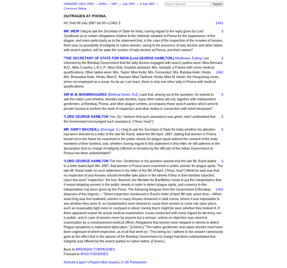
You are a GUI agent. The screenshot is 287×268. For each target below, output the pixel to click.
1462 (219, 72)
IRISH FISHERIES (94, 254)
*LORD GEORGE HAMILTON (86, 116)
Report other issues (104, 262)
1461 (219, 23)
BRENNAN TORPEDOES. (96, 249)
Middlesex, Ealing (188, 58)
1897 (115, 3)
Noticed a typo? (75, 262)
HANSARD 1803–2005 (79, 3)
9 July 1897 (148, 3)
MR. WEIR (71, 31)
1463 (219, 189)
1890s (102, 3)
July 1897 (129, 3)
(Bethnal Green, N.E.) (124, 94)
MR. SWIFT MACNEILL (82, 129)
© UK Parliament (133, 262)
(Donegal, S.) (110, 129)
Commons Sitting (75, 8)
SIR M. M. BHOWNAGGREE (85, 94)
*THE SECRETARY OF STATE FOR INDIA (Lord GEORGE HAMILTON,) (119, 58)
